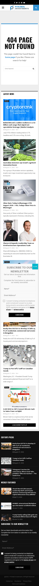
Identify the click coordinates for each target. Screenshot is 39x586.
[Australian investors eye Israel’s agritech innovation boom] (19, 150)
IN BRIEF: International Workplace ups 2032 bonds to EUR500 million (24, 504)
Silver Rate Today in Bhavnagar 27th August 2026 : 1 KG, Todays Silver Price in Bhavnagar (19, 205)
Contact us (9, 581)
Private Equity (8, 141)
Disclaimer (18, 581)
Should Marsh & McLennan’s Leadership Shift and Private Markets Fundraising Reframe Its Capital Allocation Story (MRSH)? (24, 491)
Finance (7, 262)
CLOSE (35, 266)
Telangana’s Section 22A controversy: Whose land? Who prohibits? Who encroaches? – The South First (24, 472)
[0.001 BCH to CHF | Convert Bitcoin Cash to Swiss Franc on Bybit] (19, 396)
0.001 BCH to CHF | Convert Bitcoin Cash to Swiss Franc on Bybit (19, 410)
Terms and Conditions (18, 584)
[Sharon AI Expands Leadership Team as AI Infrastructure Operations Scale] (19, 230)
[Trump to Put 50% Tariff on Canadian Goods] (19, 356)
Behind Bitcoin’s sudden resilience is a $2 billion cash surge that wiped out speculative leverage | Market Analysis (19, 125)
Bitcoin (7, 101)
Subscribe (19, 567)
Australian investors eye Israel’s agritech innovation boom (19, 164)
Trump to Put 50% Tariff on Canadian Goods (18, 369)
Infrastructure (8, 221)
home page (10, 57)
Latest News (8, 94)
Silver (6, 181)
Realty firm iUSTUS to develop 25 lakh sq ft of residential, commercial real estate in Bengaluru (19, 331)
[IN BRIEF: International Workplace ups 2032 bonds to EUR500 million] (6, 506)
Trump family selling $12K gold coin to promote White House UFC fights (24, 516)
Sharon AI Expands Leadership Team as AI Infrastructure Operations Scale (18, 244)
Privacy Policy (27, 581)
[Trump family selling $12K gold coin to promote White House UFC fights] (6, 517)
